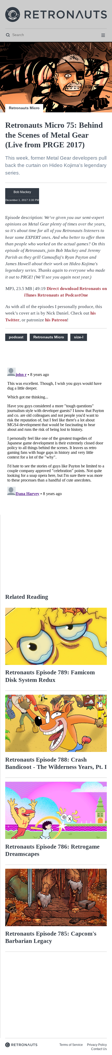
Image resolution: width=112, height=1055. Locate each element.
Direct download (63, 288)
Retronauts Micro (24, 108)
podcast (16, 337)
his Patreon (56, 319)
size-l (78, 337)
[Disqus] (56, 431)
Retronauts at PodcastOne (63, 295)
